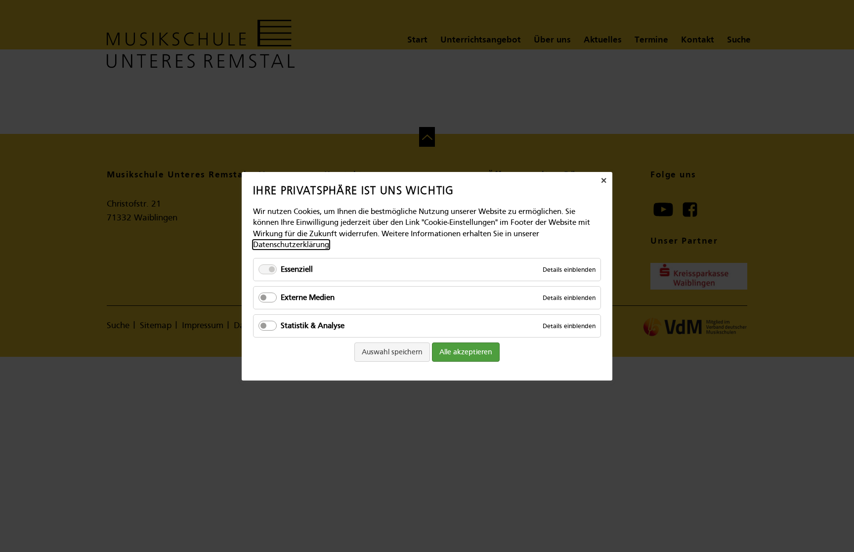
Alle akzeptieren (465, 351)
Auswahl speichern (392, 351)
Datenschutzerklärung (291, 244)
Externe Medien (308, 297)
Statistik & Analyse (312, 325)
